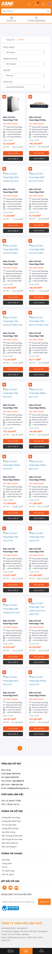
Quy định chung (8, 832)
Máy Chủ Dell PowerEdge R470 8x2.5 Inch (10, 695)
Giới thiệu (6, 859)
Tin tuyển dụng (8, 870)
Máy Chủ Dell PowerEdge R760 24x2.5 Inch (36, 552)
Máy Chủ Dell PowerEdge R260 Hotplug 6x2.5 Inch (11, 623)
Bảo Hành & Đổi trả (10, 843)
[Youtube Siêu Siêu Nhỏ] (10, 888)
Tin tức (4, 867)
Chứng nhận (7, 863)
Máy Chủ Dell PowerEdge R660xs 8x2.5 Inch (37, 408)
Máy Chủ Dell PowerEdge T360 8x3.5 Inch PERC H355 (38, 336)
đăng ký (44, 901)
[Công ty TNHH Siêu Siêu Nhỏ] (7, 6)
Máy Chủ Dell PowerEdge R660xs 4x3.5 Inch (11, 480)
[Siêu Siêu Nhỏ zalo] (16, 888)
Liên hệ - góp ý (8, 874)
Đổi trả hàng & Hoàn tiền (12, 835)
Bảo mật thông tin (9, 846)
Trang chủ (10, 39)
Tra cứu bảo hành (9, 824)
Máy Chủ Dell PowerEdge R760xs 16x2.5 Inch (37, 695)
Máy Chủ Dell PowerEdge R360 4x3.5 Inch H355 (36, 264)
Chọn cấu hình (13, 153)
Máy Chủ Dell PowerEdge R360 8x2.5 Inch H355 (10, 264)
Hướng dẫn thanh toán (11, 821)
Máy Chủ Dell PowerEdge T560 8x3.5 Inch (10, 408)
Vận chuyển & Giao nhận (12, 839)
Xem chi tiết (12, 159)
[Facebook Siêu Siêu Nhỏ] (4, 888)
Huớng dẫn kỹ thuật (10, 828)
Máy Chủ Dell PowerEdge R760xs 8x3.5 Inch (37, 480)
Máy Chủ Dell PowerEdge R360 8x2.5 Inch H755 (36, 192)
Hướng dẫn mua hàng (11, 817)
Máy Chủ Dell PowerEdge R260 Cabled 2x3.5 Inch (11, 192)
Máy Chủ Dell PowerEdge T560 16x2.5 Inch (10, 552)
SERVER (21, 39)
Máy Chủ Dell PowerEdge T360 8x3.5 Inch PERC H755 (12, 336)
